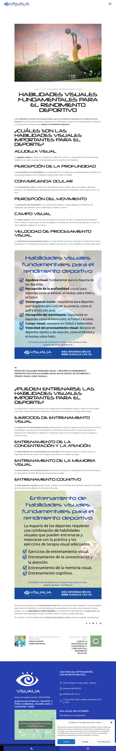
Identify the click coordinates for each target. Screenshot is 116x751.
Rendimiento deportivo (57, 89)
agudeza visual (23, 157)
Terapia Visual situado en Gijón (57, 617)
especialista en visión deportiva (41, 611)
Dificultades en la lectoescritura (72, 715)
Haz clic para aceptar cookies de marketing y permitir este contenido (35, 724)
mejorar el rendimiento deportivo (55, 124)
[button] (111, 722)
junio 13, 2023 (40, 89)
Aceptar (66, 742)
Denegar (85, 742)
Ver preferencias (104, 742)
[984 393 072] (32, 748)
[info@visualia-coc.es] (88, 748)
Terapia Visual (75, 89)
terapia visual (90, 611)
